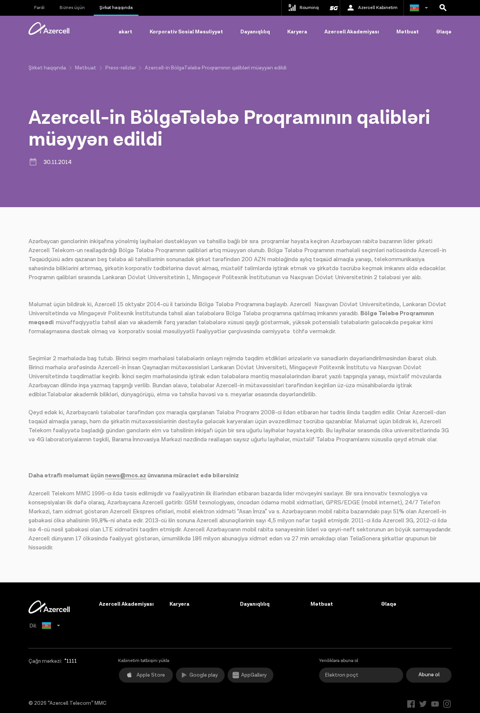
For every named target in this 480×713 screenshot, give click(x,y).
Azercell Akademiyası (351, 32)
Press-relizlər (120, 68)
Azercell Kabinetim (378, 8)
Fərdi (39, 8)
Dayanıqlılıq (255, 32)
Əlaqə (444, 32)
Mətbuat (407, 32)
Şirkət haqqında (116, 8)
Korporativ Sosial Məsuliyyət (186, 32)
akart (125, 32)
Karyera (297, 32)
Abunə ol (429, 674)
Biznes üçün (72, 8)
